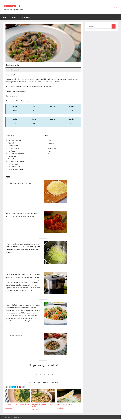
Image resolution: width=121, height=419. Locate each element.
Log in (115, 7)
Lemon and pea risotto (64, 404)
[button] (10, 387)
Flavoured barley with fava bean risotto (42, 405)
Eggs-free (34, 409)
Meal (5, 17)
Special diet (26, 17)
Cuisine (14, 17)
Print (6, 387)
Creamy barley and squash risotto (17, 404)
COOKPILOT (12, 5)
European (8, 408)
